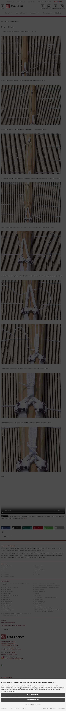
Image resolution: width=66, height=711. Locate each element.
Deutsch (3, 708)
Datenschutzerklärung (48, 708)
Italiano (23, 708)
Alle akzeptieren (33, 695)
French (17, 708)
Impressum (61, 708)
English (11, 708)
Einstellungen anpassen (33, 704)
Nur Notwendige (33, 699)
